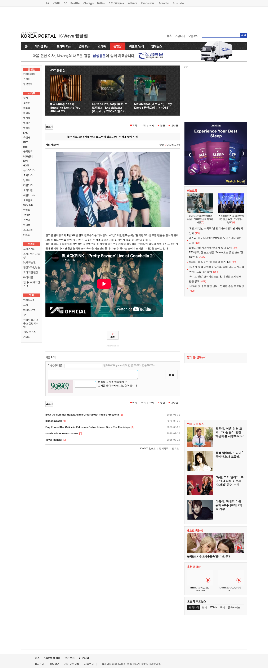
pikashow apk (53, 421)
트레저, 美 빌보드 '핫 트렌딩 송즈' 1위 (210, 262)
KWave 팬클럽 (52, 657)
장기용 (26, 214)
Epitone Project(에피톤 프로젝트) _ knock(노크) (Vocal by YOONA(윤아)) (110, 107)
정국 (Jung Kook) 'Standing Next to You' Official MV (65, 107)
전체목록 (163, 448)
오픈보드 (70, 657)
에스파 (26, 234)
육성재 (26, 137)
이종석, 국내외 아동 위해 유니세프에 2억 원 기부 (228, 505)
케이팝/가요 (29, 74)
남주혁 (26, 180)
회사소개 (40, 664)
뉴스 (37, 657)
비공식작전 (29, 309)
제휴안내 (89, 664)
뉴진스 (26, 219)
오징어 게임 (29, 248)
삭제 (151, 125)
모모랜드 (27, 200)
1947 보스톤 (29, 332)
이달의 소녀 (29, 195)
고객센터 (104, 664)
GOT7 (26, 165)
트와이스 (27, 175)
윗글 (162, 125)
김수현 (26, 103)
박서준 (26, 123)
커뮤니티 (84, 657)
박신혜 (26, 118)
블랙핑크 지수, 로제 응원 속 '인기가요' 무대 (208, 556)
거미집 (26, 337)
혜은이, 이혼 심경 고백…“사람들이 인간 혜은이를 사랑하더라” (229, 432)
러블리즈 (27, 185)
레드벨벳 (27, 156)
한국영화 (27, 84)
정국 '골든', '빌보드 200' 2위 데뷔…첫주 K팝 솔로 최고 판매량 (200, 219)
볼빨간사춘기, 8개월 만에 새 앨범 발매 (210, 247)
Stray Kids (28, 205)
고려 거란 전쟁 (30, 272)
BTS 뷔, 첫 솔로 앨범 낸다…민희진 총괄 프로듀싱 (216, 286)
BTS (25, 146)
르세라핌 (27, 229)
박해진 (26, 128)
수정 (143, 125)
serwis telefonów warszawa (61, 433)
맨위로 (175, 448)
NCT (25, 161)
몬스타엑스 (29, 170)
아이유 (26, 113)
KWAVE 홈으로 (148, 448)
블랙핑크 (27, 151)
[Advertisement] (134, 18)
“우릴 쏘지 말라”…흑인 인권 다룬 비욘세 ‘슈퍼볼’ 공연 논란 (229, 480)
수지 (25, 98)
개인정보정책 (71, 664)
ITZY (25, 142)
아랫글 (174, 125)
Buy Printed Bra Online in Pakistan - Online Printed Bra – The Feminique (87, 427)
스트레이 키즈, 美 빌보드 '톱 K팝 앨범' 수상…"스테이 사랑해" (231, 219)
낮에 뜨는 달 (29, 262)
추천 (112, 335)
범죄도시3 (28, 299)
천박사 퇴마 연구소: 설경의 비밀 (30, 323)
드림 (25, 304)
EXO (25, 132)
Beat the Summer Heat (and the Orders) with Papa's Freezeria (82, 414)
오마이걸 (27, 190)
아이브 (26, 224)
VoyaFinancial (53, 439)
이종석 (26, 108)
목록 (134, 125)
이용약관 (54, 664)
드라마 (26, 79)
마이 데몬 (28, 277)
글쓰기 (49, 126)
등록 (171, 374)
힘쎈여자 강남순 (31, 267)
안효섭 (26, 209)
